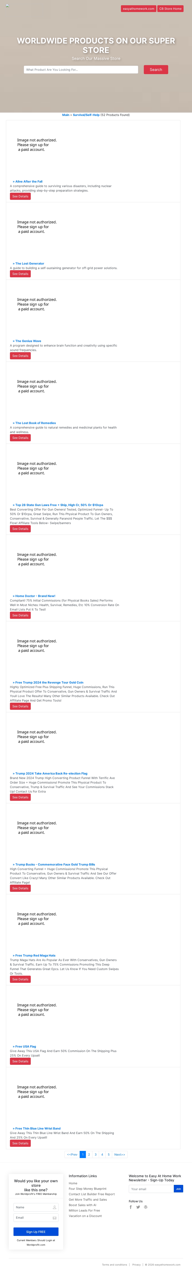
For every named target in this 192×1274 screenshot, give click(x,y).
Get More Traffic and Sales (88, 1199)
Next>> (119, 1154)
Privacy (136, 1264)
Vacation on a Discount (85, 1216)
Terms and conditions (114, 1264)
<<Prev (72, 1154)
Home (73, 1183)
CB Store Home (170, 9)
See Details (20, 196)
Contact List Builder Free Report (92, 1194)
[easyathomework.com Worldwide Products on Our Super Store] (24, 10)
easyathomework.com (138, 9)
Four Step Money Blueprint (87, 1189)
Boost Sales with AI (82, 1205)
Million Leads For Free (84, 1210)
